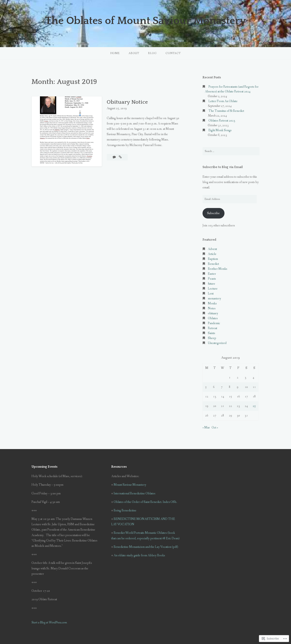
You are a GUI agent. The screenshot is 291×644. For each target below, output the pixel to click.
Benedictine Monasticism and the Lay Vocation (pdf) (146, 547)
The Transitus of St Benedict (226, 111)
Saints (211, 333)
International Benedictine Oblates (134, 493)
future (211, 284)
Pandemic (214, 323)
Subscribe (213, 213)
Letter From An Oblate (223, 101)
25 (254, 406)
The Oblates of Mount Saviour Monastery (145, 21)
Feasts (212, 279)
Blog (152, 53)
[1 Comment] (114, 157)
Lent (211, 294)
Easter (212, 274)
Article (212, 254)
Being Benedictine (125, 510)
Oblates (213, 318)
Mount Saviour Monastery (130, 485)
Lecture (213, 289)
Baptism (213, 259)
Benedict (213, 264)
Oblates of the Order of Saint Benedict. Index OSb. (145, 502)
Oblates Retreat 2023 (221, 121)
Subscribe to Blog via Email (223, 167)
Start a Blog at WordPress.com (49, 622)
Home (115, 53)
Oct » (215, 428)
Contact (173, 53)
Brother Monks (217, 269)
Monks (212, 303)
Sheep (212, 338)
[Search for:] (231, 151)
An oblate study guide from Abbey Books (139, 555)
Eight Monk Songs (220, 130)
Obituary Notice (127, 102)
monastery (214, 298)
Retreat (212, 328)
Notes (212, 308)
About (133, 53)
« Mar (206, 428)
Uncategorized (217, 343)
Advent (212, 249)
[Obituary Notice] (120, 157)
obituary (213, 313)
